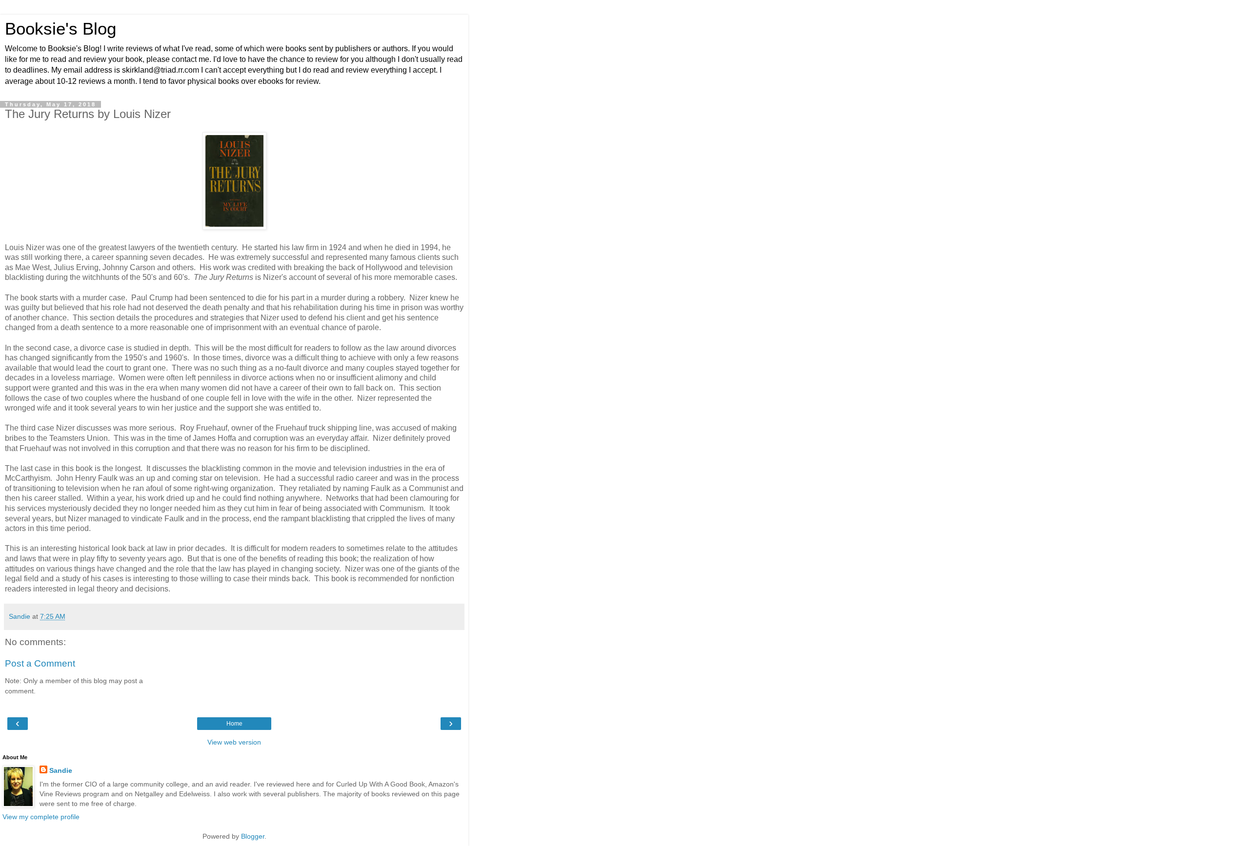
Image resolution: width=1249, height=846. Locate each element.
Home (234, 723)
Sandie (60, 770)
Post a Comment (40, 663)
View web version (234, 742)
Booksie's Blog (60, 29)
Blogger (252, 836)
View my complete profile (41, 817)
